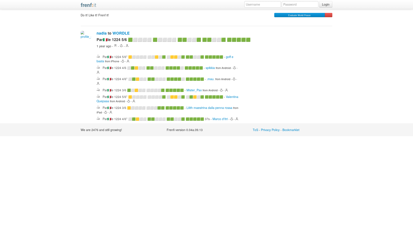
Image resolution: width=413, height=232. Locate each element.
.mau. (210, 79)
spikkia (210, 68)
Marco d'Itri (220, 119)
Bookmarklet (290, 130)
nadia (102, 33)
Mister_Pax (194, 90)
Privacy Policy (270, 130)
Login (326, 4)
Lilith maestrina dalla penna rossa (209, 107)
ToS (255, 130)
